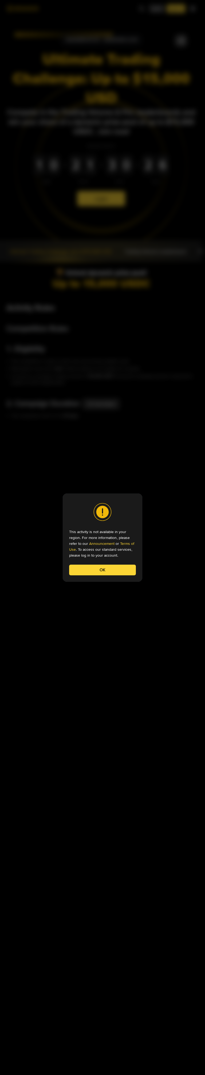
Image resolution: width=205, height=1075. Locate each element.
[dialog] (102, 538)
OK (102, 570)
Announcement (102, 543)
